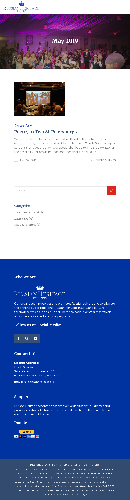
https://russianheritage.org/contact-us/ (36, 375)
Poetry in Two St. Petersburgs (45, 131)
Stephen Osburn (104, 159)
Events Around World (26, 212)
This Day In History (25, 224)
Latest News (23, 125)
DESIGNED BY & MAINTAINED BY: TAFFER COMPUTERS (65, 465)
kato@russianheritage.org (39, 381)
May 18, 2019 (28, 160)
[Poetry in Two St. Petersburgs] (39, 99)
